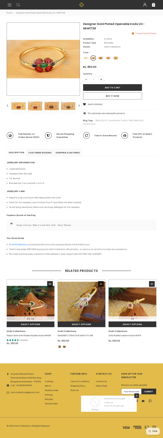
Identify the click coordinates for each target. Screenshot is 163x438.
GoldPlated (114, 120)
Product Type (89, 42)
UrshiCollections (19, 244)
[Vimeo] (151, 401)
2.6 (32, 318)
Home (9, 12)
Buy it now (112, 96)
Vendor (86, 46)
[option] (43, 60)
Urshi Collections (16, 331)
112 (89, 113)
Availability (88, 38)
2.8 (132, 318)
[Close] (136, 394)
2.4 (28, 318)
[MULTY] (59, 346)
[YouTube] (144, 401)
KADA (124, 120)
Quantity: (87, 73)
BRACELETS (101, 120)
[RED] (64, 346)
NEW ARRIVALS (136, 120)
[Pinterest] (137, 401)
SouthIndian (89, 124)
